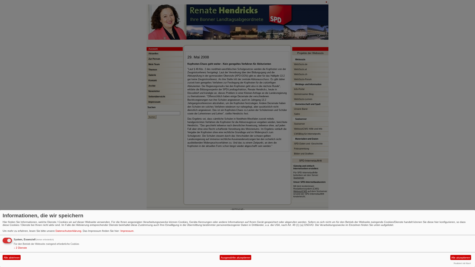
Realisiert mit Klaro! (462, 263)
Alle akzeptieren (460, 257)
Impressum (127, 230)
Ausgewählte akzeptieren (235, 257)
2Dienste (20, 247)
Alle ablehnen (12, 257)
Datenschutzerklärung (68, 230)
